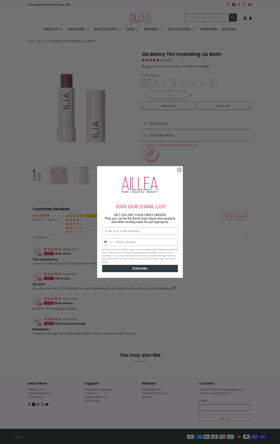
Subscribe (140, 268)
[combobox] (108, 242)
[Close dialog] (179, 170)
